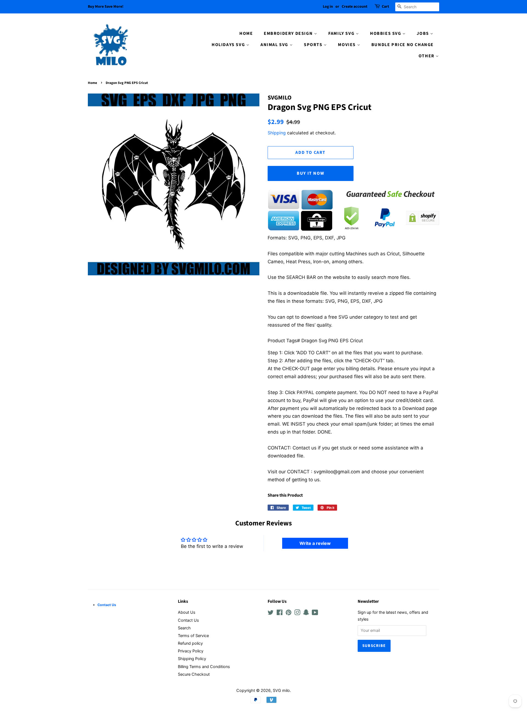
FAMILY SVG (342, 33)
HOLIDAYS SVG (229, 45)
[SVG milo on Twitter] (271, 613)
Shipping (277, 132)
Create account (354, 6)
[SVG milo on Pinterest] (288, 613)
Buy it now (310, 173)
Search (184, 628)
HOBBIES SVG (386, 33)
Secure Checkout (194, 674)
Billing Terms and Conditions (204, 666)
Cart (385, 6)
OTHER (427, 56)
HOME (246, 33)
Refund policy (190, 643)
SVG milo (281, 690)
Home (92, 82)
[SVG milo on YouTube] (315, 613)
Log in (328, 6)
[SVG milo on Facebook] (279, 613)
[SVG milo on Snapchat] (306, 613)
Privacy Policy (190, 651)
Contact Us (188, 620)
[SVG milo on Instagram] (297, 613)
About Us (186, 612)
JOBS (423, 33)
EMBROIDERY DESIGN (289, 33)
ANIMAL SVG (275, 45)
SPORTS (314, 45)
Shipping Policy (192, 658)
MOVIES (347, 45)
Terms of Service (193, 635)
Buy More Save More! (106, 6)
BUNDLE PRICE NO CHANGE (402, 45)
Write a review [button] (315, 543)
